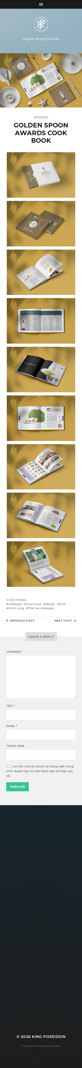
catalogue (15, 604)
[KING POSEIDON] (41, 24)
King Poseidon (48, 1036)
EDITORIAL (18, 600)
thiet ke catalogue (41, 608)
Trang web (15, 746)
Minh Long (16, 608)
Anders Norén (49, 1046)
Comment (14, 652)
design (50, 604)
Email (11, 726)
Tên (10, 706)
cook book (33, 604)
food (62, 604)
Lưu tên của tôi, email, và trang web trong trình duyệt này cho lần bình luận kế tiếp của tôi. (40, 771)
